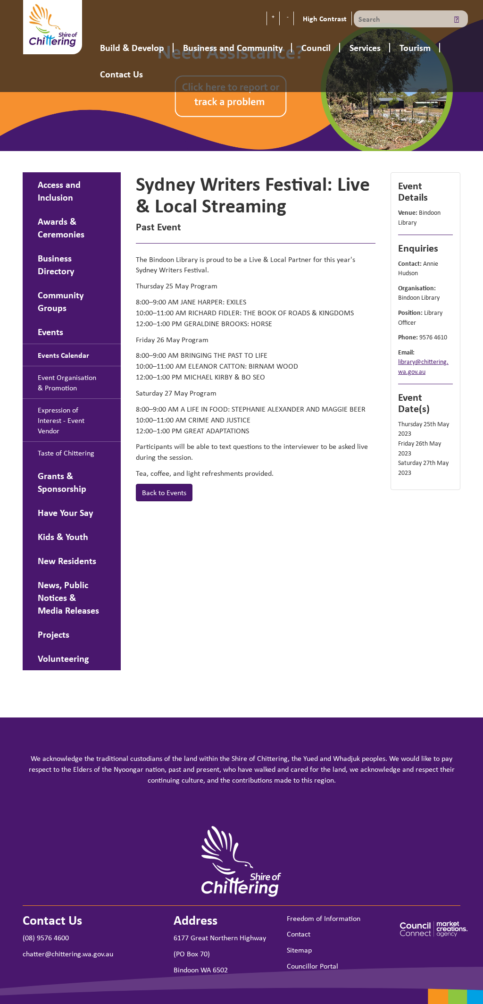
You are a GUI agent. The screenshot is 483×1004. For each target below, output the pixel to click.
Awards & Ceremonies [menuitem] (61, 227)
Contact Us (121, 73)
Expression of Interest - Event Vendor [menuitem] (61, 420)
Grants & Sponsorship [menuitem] (62, 482)
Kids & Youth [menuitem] (63, 536)
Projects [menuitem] (53, 634)
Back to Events (164, 492)
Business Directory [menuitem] (56, 264)
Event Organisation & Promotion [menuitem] (67, 382)
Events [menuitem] (50, 331)
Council (316, 47)
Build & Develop (132, 47)
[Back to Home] (52, 26)
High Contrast (324, 18)
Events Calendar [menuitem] (63, 355)
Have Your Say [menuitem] (65, 512)
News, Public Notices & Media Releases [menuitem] (68, 597)
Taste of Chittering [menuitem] (66, 452)
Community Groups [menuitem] (60, 301)
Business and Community (233, 47)
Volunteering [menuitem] (63, 658)
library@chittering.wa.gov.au (423, 366)
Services (365, 47)
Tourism (415, 47)
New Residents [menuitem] (67, 560)
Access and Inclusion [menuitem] (59, 190)
